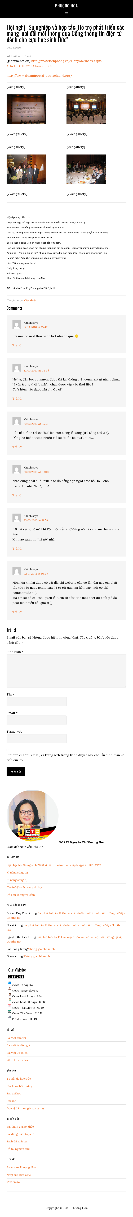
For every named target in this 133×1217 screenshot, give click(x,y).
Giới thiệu (30, 300)
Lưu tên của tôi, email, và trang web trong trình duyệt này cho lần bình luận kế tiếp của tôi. (65, 757)
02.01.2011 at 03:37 (36, 573)
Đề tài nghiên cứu (18, 1149)
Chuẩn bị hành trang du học (25, 887)
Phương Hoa (66, 5)
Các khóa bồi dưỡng (19, 1086)
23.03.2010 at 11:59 (36, 520)
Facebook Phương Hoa (21, 1167)
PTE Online (14, 1182)
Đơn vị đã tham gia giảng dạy (25, 1108)
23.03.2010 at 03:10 (36, 472)
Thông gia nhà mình (41, 949)
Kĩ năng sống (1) (17, 880)
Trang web (14, 731)
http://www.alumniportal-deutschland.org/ (39, 76)
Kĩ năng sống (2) (17, 872)
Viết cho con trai (18, 1060)
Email (12, 713)
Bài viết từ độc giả (18, 1045)
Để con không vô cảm (21, 894)
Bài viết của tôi (16, 1038)
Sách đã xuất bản (17, 1141)
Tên (11, 694)
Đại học (11, 1101)
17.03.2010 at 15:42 (36, 327)
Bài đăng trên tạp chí (20, 1134)
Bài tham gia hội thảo (20, 1126)
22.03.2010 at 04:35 (36, 370)
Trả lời (17, 345)
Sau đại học (14, 1093)
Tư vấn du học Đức (19, 1078)
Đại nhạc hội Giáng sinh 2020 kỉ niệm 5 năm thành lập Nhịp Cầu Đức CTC (54, 865)
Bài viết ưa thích (17, 1052)
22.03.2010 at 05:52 (36, 424)
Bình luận (15, 652)
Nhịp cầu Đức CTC (19, 1174)
